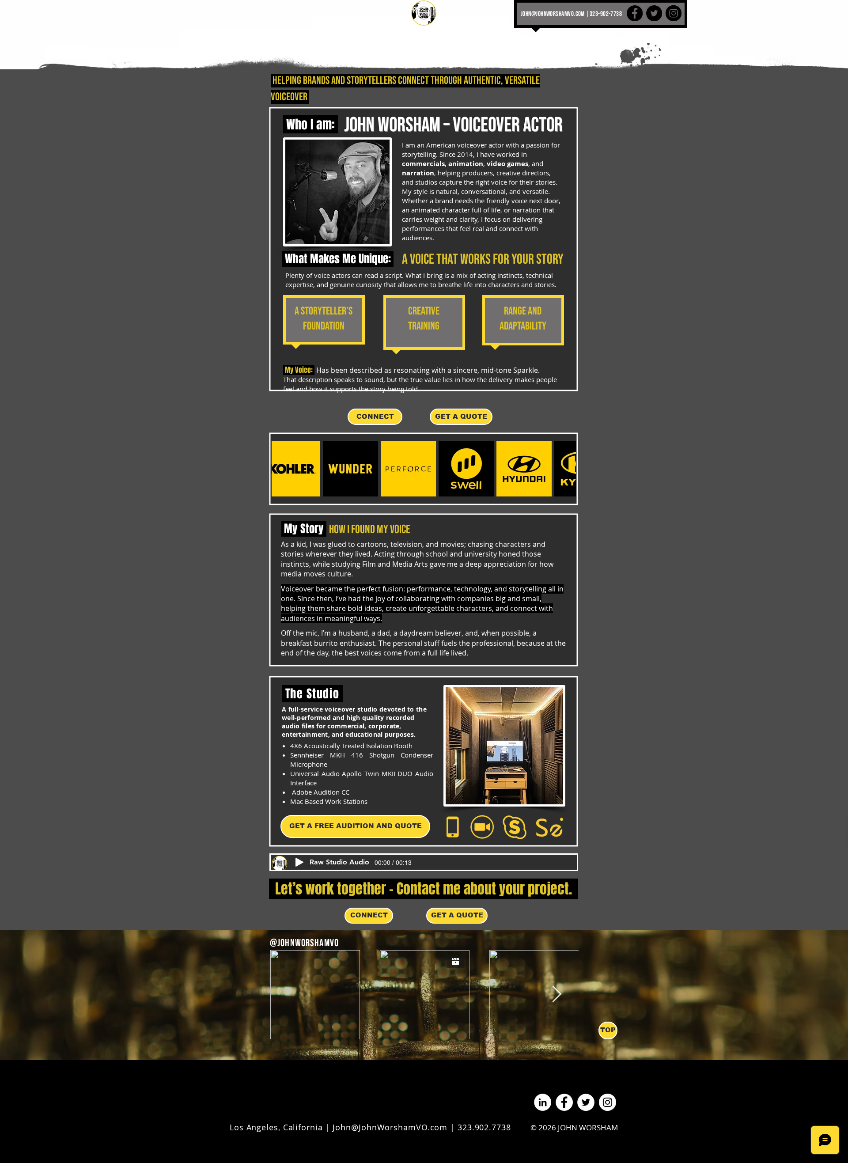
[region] (324, 322)
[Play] (299, 862)
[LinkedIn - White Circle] (542, 1102)
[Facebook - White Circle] (564, 1102)
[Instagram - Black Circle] (673, 13)
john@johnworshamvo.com (553, 14)
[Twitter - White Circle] (585, 1102)
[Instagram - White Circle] (607, 1102)
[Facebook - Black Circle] (635, 13)
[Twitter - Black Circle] (654, 13)
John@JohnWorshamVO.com (390, 1127)
